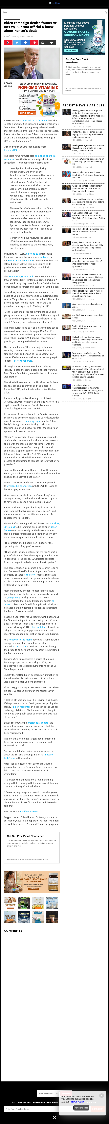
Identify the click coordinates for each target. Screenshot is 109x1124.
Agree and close (81, 1108)
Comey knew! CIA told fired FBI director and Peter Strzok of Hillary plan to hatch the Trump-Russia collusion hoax (88, 246)
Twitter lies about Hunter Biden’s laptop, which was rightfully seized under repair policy (88, 134)
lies (15, 824)
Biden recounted (22, 707)
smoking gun (33, 253)
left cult (8, 824)
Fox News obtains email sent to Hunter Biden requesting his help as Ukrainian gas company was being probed (87, 278)
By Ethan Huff (87, 140)
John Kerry (29, 574)
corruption (9, 820)
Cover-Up (21, 820)
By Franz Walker (88, 181)
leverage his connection (19, 486)
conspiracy (51, 817)
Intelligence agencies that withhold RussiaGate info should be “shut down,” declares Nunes (88, 148)
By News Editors (88, 194)
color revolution (38, 627)
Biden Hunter (27, 817)
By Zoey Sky (87, 154)
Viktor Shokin (19, 646)
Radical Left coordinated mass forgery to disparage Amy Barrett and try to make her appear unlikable (87, 341)
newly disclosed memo (20, 639)
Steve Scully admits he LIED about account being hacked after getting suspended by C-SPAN (88, 202)
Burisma (28, 260)
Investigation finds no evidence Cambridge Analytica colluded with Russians (88, 175)
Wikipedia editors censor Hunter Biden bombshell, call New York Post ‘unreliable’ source (87, 188)
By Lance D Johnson (89, 348)
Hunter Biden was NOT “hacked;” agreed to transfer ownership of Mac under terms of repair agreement (87, 262)
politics (21, 824)
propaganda (51, 824)
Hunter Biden (15, 260)
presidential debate (37, 722)
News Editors (26, 36)
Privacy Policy (77, 1102)
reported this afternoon (34, 120)
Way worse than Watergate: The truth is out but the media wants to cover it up (88, 356)
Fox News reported (22, 360)
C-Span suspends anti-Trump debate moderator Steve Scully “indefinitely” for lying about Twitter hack (88, 217)
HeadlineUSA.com (13, 150)
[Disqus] (32, 970)
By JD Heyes (87, 126)
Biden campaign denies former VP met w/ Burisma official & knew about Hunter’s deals (87, 293)
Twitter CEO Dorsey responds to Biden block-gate (86, 327)
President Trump (35, 824)
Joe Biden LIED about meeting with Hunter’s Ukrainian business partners (88, 231)
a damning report (32, 421)
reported (21, 276)
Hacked (44, 820)
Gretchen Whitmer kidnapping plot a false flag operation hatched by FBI (88, 161)
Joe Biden (44, 257)
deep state (32, 820)
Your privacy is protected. (16, 859)
